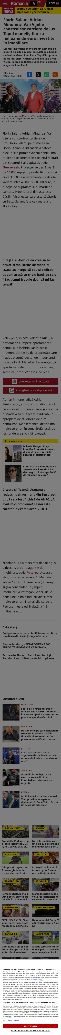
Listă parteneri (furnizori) (11, 1020)
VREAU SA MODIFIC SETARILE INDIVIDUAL (30, 1030)
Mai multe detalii (36, 979)
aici (16, 992)
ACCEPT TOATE (30, 1026)
